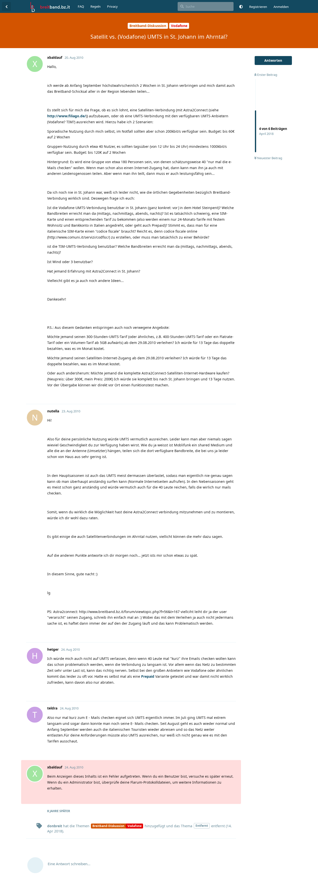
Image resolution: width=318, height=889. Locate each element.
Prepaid (147, 676)
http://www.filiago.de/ (66, 116)
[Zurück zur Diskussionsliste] (6, 6)
